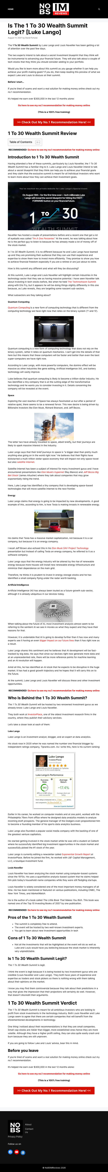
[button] (36, 142)
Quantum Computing (19, 307)
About (28, 1124)
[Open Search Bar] (99, 9)
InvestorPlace (35, 714)
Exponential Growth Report (76, 854)
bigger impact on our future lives (57, 640)
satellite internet (25, 462)
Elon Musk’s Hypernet (52, 472)
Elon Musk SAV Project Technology (70, 548)
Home (11, 9)
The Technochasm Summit (82, 281)
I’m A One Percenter (43, 238)
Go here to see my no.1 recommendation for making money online (64, 149)
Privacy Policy (15, 1136)
